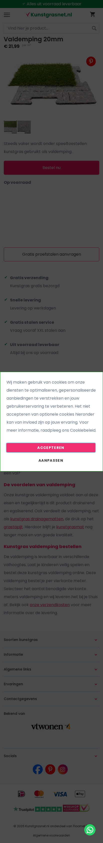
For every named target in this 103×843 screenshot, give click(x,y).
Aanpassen (50, 460)
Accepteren (50, 447)
